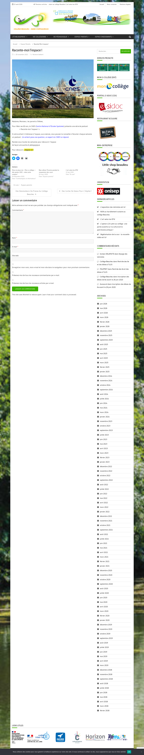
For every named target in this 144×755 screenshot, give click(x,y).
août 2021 (104, 534)
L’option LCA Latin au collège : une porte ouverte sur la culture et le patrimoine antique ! (112, 227)
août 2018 (104, 683)
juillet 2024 (104, 399)
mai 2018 (103, 697)
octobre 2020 (105, 579)
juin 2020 (103, 597)
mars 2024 (104, 412)
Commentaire (18, 210)
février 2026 (104, 322)
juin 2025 (103, 349)
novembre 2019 (106, 629)
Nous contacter (112, 4)
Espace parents (81, 37)
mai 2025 (103, 353)
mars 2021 (104, 557)
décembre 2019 (106, 624)
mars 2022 (104, 507)
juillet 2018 (104, 688)
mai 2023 (103, 444)
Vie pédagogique (60, 37)
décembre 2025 (106, 331)
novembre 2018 (106, 674)
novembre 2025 (106, 335)
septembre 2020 (106, 584)
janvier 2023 (104, 462)
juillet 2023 (104, 435)
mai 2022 (103, 498)
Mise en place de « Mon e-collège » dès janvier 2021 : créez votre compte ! (23, 172)
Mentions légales (125, 4)
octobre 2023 (105, 426)
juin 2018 (103, 692)
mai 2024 (103, 408)
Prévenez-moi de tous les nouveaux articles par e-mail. (33, 283)
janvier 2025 (104, 371)
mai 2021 (103, 548)
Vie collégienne (39, 37)
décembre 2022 (106, 466)
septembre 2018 (106, 679)
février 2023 (104, 457)
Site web (15, 255)
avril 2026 (104, 313)
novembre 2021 (106, 521)
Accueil (102, 4)
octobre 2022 (105, 475)
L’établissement (19, 37)
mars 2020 (104, 611)
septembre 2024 (106, 389)
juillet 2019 (104, 647)
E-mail (15, 247)
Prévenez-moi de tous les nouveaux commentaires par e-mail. (35, 275)
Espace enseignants (103, 37)
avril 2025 (104, 358)
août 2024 (104, 394)
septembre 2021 (106, 530)
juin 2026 (103, 304)
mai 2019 (103, 656)
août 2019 (104, 643)
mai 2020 (103, 602)
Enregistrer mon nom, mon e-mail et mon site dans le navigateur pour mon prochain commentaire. (51, 267)
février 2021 (104, 561)
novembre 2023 (106, 421)
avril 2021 (104, 552)
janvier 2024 (105, 417)
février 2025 (104, 367)
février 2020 (104, 616)
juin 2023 (103, 439)
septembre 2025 (106, 340)
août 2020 (104, 588)
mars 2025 (104, 362)
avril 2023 (104, 448)
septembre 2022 (106, 480)
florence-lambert (38, 54)
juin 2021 (103, 543)
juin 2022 (103, 493)
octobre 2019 (105, 634)
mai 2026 (103, 308)
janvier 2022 (104, 511)
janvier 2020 (105, 620)
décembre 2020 (106, 570)
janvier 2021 (104, 566)
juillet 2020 (104, 593)
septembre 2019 (106, 638)
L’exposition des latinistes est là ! (113, 207)
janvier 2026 (104, 326)
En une (16, 185)
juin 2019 (103, 652)
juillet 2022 (104, 489)
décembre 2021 (106, 516)
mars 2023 (104, 453)
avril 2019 (104, 661)
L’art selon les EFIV (56, 4)
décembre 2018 (106, 670)
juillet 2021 (104, 539)
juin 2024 (103, 403)
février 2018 (104, 710)
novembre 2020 (106, 575)
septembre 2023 (106, 430)
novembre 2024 (106, 380)
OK (129, 752)
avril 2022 (104, 502)
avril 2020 (104, 606)
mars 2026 (104, 317)
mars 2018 (104, 706)
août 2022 (104, 484)
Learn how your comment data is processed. (59, 294)
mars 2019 (104, 665)
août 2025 (104, 344)
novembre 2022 (106, 471)
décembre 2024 (106, 376)
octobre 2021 (105, 525)
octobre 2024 (105, 385)
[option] (66, 4)
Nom (14, 238)
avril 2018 (104, 701)
